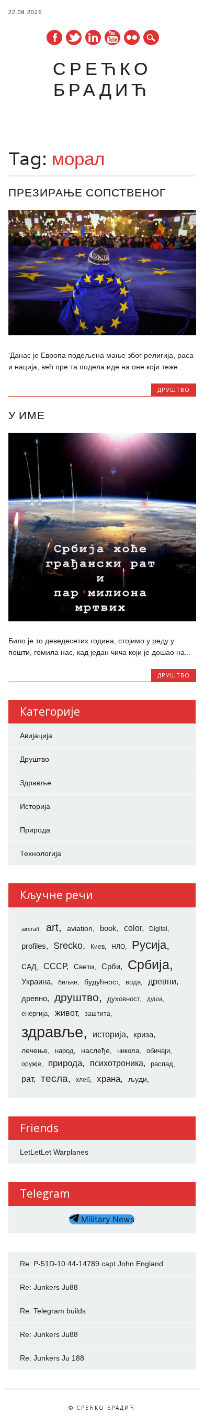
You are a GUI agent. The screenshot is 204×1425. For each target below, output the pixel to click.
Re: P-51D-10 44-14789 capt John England (91, 1263)
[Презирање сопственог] (102, 332)
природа (65, 1063)
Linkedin (93, 37)
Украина (36, 982)
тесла (54, 1078)
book (108, 928)
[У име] (102, 619)
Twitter (74, 37)
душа (155, 999)
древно (34, 998)
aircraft (30, 929)
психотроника (116, 1063)
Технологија (40, 853)
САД (28, 966)
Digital (158, 929)
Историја (35, 806)
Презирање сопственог (87, 192)
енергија (34, 1013)
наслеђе (95, 1050)
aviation (80, 928)
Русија (149, 944)
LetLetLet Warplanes (54, 1152)
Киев (97, 946)
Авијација (36, 735)
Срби (110, 966)
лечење (34, 1050)
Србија (148, 964)
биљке (67, 982)
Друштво (173, 389)
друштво (76, 997)
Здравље (35, 783)
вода (133, 982)
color (133, 928)
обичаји (158, 1051)
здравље (52, 1031)
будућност (101, 982)
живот (66, 1012)
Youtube (112, 37)
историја (109, 1034)
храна (108, 1079)
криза (143, 1035)
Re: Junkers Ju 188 (52, 1358)
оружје (31, 1064)
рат (27, 1078)
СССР (54, 966)
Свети (84, 966)
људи (137, 1079)
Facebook (54, 37)
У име (26, 415)
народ (64, 1051)
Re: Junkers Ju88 (49, 1287)
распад (162, 1064)
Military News (106, 1219)
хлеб (83, 1079)
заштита (97, 1013)
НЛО (118, 946)
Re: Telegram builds (53, 1311)
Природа (35, 830)
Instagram (132, 37)
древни (162, 981)
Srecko (68, 945)
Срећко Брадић (102, 79)
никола (128, 1051)
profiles (33, 946)
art (52, 927)
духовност (123, 999)
